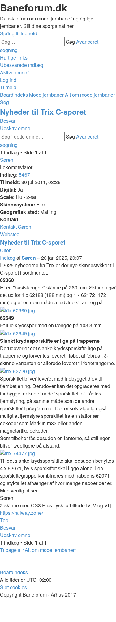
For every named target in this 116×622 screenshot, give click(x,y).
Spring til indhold (18, 33)
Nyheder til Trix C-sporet (43, 111)
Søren (6, 159)
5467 (24, 174)
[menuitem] (21, 64)
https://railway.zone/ (21, 512)
